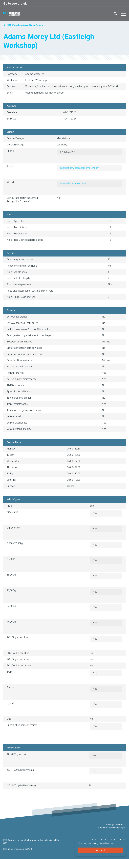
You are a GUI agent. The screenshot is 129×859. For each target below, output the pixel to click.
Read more (106, 843)
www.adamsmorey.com (73, 183)
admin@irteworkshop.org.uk (113, 827)
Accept (100, 850)
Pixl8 (29, 849)
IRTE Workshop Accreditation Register (25, 25)
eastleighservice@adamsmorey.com (79, 168)
